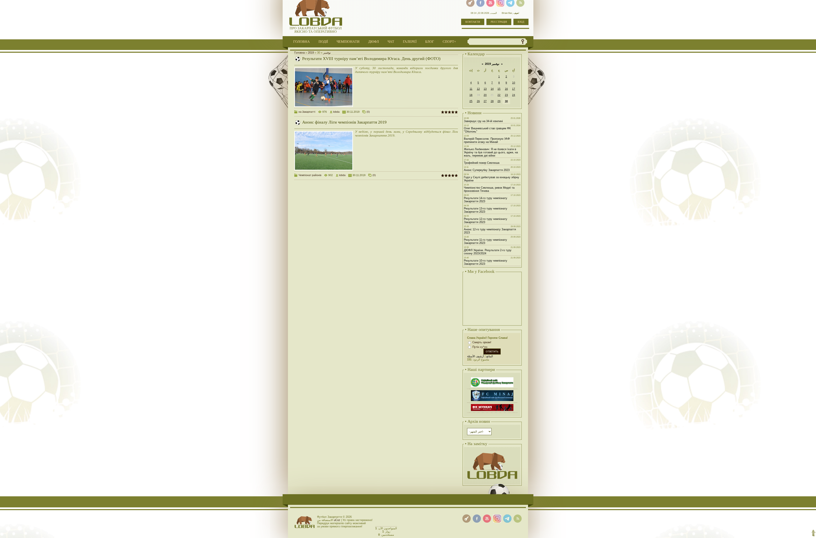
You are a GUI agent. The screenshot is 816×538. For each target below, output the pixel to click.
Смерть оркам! (481, 342)
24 (513, 95)
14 (492, 88)
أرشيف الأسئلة (475, 356)
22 (498, 95)
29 (498, 101)
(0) (368, 111)
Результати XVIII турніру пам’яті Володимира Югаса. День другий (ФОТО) (371, 58)
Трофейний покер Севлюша (481, 162)
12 (478, 88)
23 (506, 95)
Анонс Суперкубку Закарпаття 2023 (487, 170)
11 (471, 88)
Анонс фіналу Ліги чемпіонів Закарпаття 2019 (344, 122)
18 (470, 95)
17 (513, 88)
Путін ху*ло (479, 347)
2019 (311, 52)
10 (513, 82)
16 (506, 88)
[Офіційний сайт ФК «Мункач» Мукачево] (492, 404)
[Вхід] (466, 518)
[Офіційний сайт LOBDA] (492, 452)
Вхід (521, 21)
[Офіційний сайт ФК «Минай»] (492, 390)
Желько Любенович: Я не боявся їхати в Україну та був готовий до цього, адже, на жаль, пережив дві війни (491, 152)
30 (506, 101)
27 (485, 101)
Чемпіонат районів (310, 175)
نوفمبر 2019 (492, 63)
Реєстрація (499, 21)
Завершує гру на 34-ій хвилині (483, 121)
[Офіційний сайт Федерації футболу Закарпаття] (492, 377)
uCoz (337, 520)
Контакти (472, 21)
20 (485, 95)
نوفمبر (327, 52)
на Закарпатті (307, 111)
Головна (299, 52)
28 (492, 101)
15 (498, 88)
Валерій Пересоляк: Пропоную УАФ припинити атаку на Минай (487, 140)
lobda (336, 111)
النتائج (489, 356)
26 (478, 101)
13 (485, 88)
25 (470, 101)
